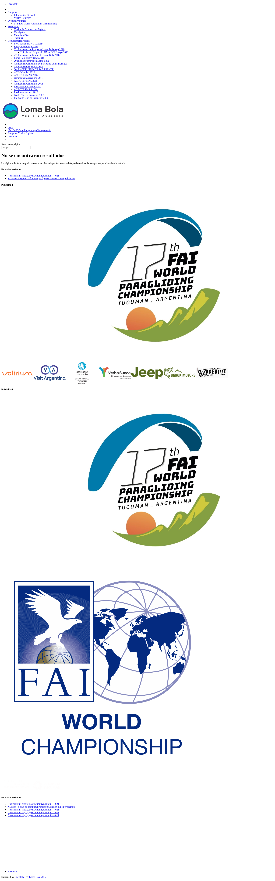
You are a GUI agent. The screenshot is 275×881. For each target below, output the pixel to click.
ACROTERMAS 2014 (26, 89)
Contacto (12, 136)
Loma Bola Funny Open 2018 (29, 58)
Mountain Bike (21, 35)
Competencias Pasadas (19, 40)
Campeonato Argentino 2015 (28, 83)
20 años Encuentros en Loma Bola (31, 60)
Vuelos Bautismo (22, 18)
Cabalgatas (19, 32)
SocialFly (19, 877)
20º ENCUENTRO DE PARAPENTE (34, 69)
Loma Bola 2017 (37, 877)
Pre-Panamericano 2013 (26, 92)
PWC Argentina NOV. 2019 (28, 43)
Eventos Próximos (17, 20)
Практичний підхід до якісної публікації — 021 (33, 175)
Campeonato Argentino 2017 (28, 66)
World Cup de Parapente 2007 (29, 95)
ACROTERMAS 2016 (26, 75)
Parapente (13, 12)
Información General (24, 15)
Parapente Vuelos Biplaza (20, 133)
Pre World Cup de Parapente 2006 (31, 98)
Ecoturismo (13, 26)
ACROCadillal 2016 (24, 72)
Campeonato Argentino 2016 (28, 78)
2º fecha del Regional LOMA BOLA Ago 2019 (44, 52)
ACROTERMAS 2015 (26, 80)
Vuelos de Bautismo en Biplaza (30, 29)
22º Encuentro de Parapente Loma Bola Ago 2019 (39, 49)
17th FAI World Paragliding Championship (35, 23)
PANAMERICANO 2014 (27, 86)
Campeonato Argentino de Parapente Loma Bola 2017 (41, 63)
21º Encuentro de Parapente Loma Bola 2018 (37, 55)
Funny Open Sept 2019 (26, 46)
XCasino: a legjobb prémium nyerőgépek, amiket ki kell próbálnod (41, 178)
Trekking (18, 38)
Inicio (10, 127)
